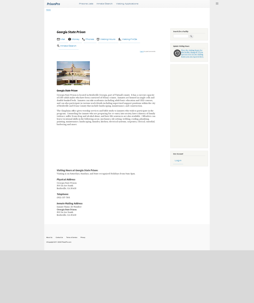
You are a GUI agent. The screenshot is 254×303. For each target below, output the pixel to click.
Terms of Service (71, 237)
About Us (49, 237)
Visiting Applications (127, 3)
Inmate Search (105, 3)
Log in (142, 51)
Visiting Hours (107, 39)
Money (75, 39)
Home (48, 10)
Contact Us (59, 237)
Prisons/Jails (86, 3)
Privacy (83, 237)
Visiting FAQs (129, 39)
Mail (62, 39)
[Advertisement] (125, 19)
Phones (90, 39)
